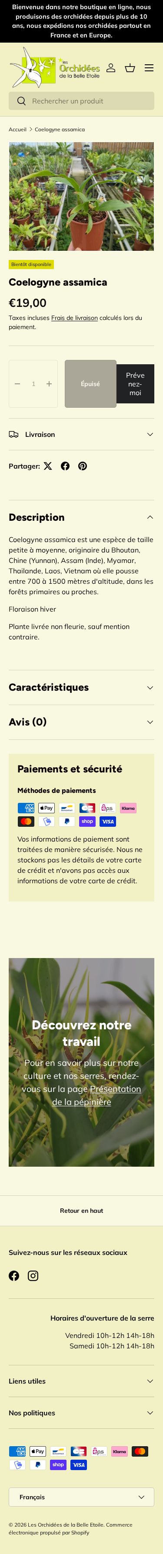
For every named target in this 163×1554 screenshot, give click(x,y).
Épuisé (90, 384)
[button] (130, 67)
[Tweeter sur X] (48, 466)
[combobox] (81, 101)
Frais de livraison (74, 318)
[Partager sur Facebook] (65, 466)
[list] (81, 196)
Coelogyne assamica (60, 129)
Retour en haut (81, 1211)
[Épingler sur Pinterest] (82, 466)
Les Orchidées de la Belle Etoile (65, 1524)
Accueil (18, 129)
